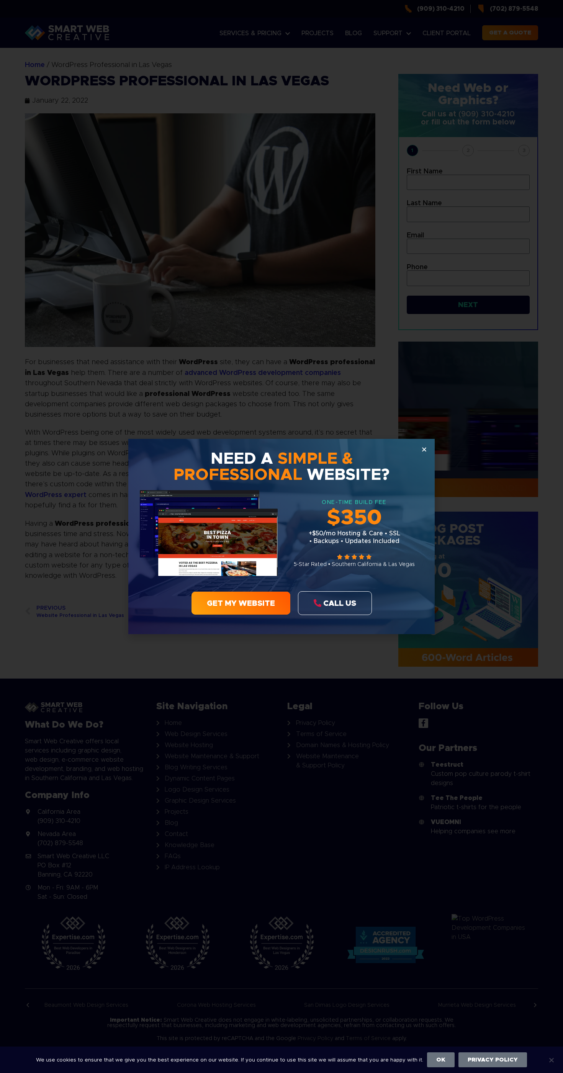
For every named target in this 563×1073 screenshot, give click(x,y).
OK (440, 1059)
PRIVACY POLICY (493, 1059)
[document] (281, 536)
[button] (424, 449)
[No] (551, 1059)
